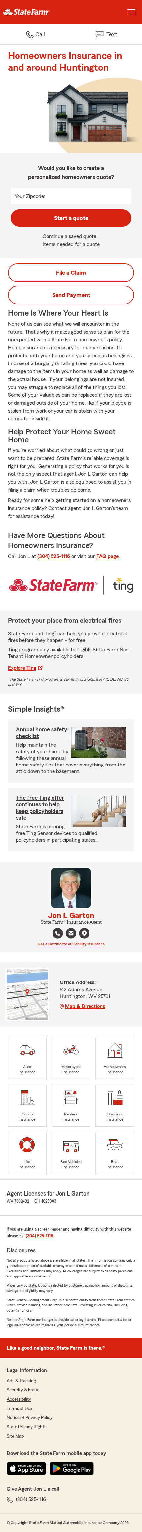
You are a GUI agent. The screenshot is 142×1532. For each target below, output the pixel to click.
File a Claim (71, 273)
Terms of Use (19, 1408)
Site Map (15, 1436)
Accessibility (19, 1399)
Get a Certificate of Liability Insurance (71, 944)
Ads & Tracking (21, 1381)
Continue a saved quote (69, 236)
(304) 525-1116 (53, 556)
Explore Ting (22, 668)
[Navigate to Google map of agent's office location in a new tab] (84, 933)
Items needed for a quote (71, 244)
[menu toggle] (131, 12)
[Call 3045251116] (58, 933)
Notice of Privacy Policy (30, 1417)
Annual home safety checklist (41, 732)
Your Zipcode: (30, 196)
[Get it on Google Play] (72, 1468)
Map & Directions (85, 1006)
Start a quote (71, 218)
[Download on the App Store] (26, 1468)
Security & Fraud (23, 1390)
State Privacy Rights (26, 1427)
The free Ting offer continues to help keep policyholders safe (40, 807)
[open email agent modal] (71, 934)
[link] (35, 12)
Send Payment (71, 295)
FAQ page (107, 556)
